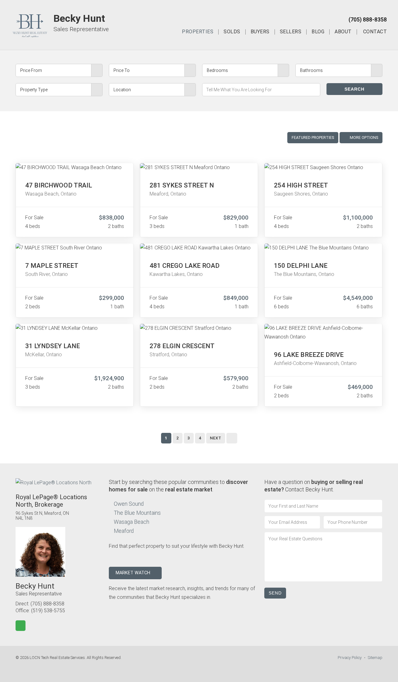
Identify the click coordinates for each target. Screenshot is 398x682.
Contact (375, 32)
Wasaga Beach (131, 522)
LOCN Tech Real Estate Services (57, 657)
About (343, 32)
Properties (197, 32)
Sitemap (375, 657)
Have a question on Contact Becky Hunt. (313, 486)
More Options (363, 137)
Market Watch (133, 572)
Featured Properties (313, 137)
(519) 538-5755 (48, 610)
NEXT (215, 438)
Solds (232, 32)
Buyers (260, 32)
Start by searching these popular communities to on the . (178, 486)
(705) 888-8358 (368, 20)
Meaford (124, 531)
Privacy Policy (350, 657)
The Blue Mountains (137, 513)
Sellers (291, 32)
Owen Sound (129, 504)
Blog (318, 32)
